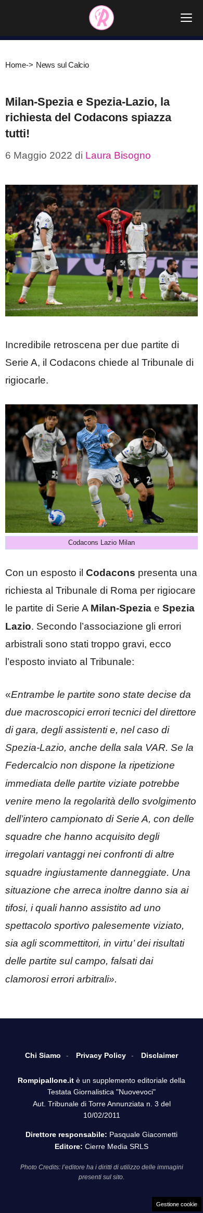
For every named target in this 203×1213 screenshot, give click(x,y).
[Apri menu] (186, 17)
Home (15, 64)
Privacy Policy (101, 1055)
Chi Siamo (43, 1055)
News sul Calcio (62, 64)
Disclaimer (159, 1055)
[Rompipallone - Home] (101, 17)
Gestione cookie (176, 1204)
